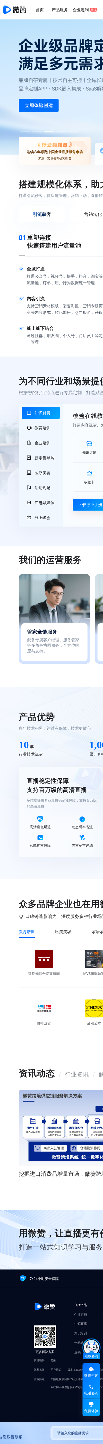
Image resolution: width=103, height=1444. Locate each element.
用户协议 (56, 1369)
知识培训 (80, 1333)
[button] (37, 131)
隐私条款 (39, 1369)
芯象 (53, 1360)
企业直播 (80, 1314)
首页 (40, 9)
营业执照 (39, 1379)
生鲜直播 (80, 1324)
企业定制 (84, 9)
